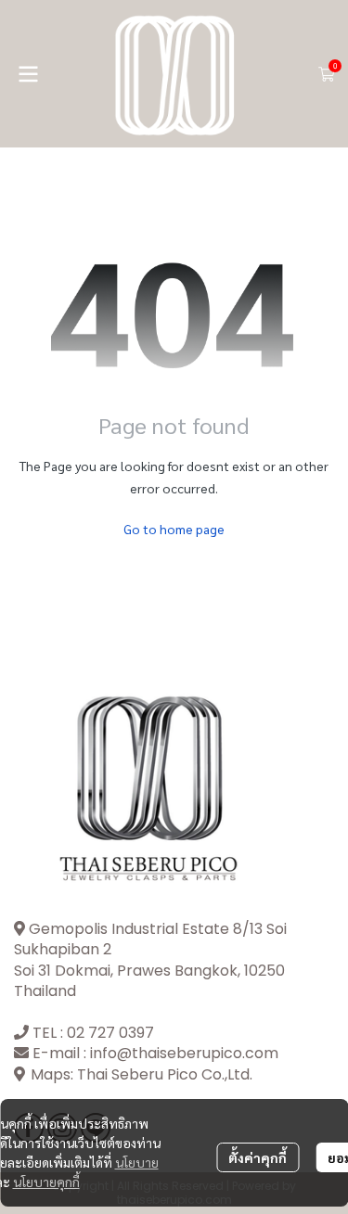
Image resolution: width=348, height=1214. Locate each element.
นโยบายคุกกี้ (46, 1181)
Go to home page (174, 528)
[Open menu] (27, 74)
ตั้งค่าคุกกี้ (257, 1157)
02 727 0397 (110, 1032)
